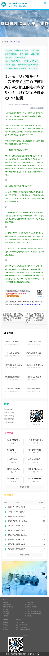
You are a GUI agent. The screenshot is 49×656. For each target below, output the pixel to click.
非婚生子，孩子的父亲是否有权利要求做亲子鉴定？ (26, 507)
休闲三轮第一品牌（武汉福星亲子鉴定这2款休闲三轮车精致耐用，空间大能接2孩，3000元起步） (13, 317)
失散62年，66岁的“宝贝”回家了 (19, 539)
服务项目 (31, 654)
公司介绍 (5, 622)
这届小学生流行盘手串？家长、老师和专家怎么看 (25, 526)
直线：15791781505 (21, 625)
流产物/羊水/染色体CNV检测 (28, 65)
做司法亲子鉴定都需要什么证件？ (20, 516)
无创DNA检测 (20, 57)
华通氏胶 (8, 57)
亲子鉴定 (14, 654)
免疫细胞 (8, 50)
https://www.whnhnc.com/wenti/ (30, 304)
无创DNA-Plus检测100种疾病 (15, 68)
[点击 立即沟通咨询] (24, 297)
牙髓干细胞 (35, 50)
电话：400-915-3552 (21, 622)
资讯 (12, 42)
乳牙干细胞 (33, 68)
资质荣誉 (5, 629)
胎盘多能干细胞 (11, 54)
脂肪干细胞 (24, 54)
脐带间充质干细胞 (21, 50)
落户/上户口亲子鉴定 (12, 61)
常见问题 (17, 42)
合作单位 (5, 627)
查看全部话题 (24, 487)
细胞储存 (22, 654)
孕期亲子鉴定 (10, 65)
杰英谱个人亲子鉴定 (31, 61)
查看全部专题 (24, 555)
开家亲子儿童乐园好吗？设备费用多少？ (22, 512)
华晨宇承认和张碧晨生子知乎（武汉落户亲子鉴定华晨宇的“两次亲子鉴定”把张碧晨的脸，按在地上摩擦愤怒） (35, 318)
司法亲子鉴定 (29, 604)
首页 (7, 654)
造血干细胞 (35, 54)
